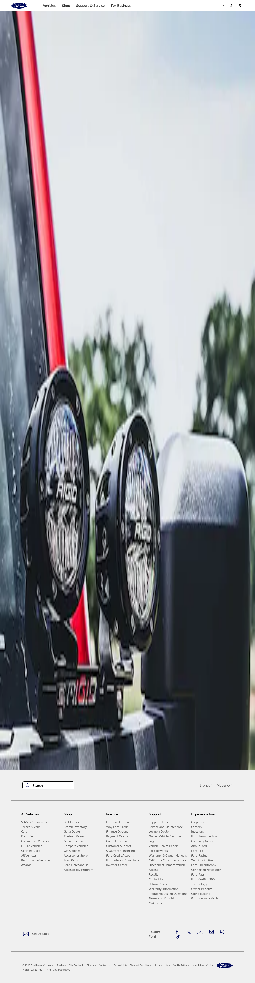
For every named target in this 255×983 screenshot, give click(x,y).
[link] (61, 965)
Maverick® (225, 785)
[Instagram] (211, 932)
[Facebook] (178, 932)
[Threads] (222, 932)
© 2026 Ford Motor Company (37, 965)
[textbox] (48, 786)
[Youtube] (200, 932)
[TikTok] (178, 936)
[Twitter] (188, 932)
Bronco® (206, 785)
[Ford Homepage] (225, 965)
